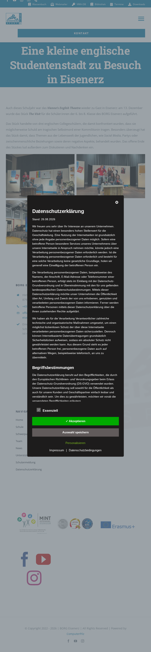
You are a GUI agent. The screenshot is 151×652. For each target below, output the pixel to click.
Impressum (56, 450)
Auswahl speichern (75, 432)
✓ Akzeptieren (75, 421)
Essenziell (50, 410)
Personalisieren (75, 443)
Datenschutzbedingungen (85, 450)
